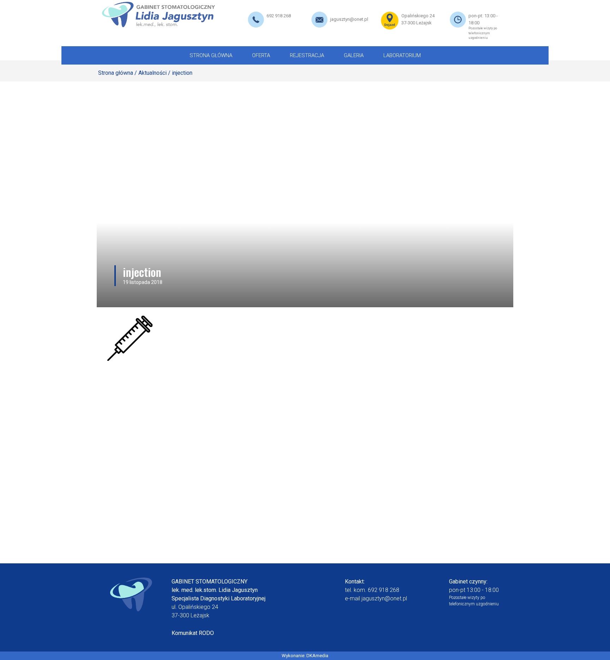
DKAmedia (317, 655)
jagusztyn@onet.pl (349, 19)
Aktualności (152, 72)
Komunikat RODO (193, 633)
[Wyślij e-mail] (319, 19)
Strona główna (115, 72)
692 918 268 (279, 15)
